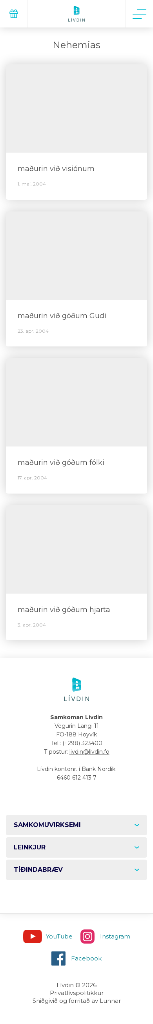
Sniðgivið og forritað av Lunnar (77, 1000)
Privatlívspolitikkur (77, 993)
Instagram (115, 936)
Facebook (86, 958)
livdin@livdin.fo (89, 751)
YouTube (59, 936)
